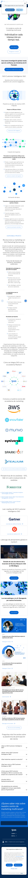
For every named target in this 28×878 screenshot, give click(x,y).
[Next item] (25, 301)
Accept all (9, 865)
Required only (18, 865)
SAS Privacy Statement (20, 856)
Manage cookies (14, 868)
